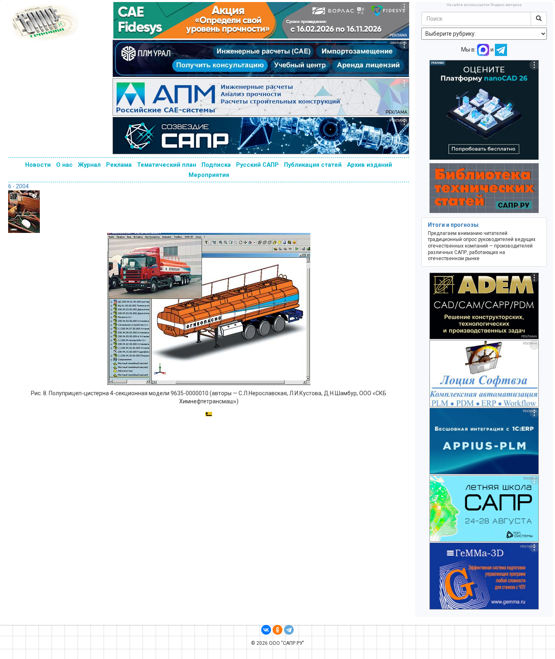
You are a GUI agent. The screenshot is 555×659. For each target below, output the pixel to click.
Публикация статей (313, 164)
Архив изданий (369, 164)
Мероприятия (209, 175)
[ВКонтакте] (266, 630)
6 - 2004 (18, 186)
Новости (38, 164)
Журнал (89, 164)
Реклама (119, 164)
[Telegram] (289, 630)
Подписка (216, 164)
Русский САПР (257, 164)
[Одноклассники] (277, 630)
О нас (64, 164)
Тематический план (166, 164)
